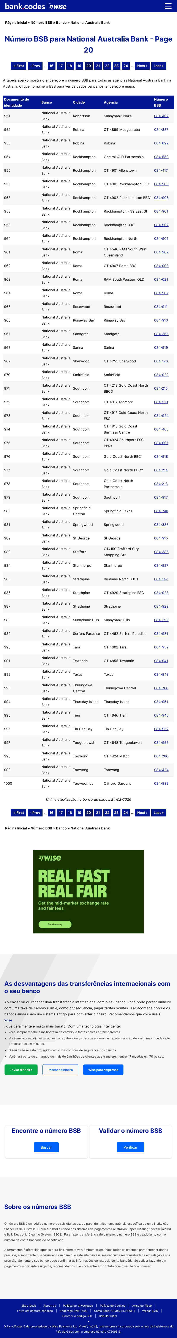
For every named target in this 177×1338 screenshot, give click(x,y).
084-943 (161, 674)
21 (98, 66)
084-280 (161, 756)
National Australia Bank (90, 22)
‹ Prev (35, 66)
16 (51, 66)
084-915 (161, 538)
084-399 (161, 620)
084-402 (161, 116)
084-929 (161, 606)
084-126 (161, 361)
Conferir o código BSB (77, 1316)
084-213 (161, 484)
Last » (159, 66)
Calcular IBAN (108, 1316)
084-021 (161, 279)
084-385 (161, 552)
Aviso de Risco (142, 1305)
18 (70, 66)
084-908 (161, 266)
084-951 (161, 701)
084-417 (161, 170)
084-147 (161, 579)
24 (125, 66)
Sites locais (28, 1305)
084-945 (161, 715)
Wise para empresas (103, 1070)
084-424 (161, 770)
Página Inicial (16, 22)
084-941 (161, 661)
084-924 (161, 415)
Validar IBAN (150, 1310)
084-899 (161, 143)
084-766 (161, 688)
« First (18, 66)
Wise (8, 1020)
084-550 (161, 157)
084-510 (161, 402)
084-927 (161, 565)
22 (107, 66)
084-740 (161, 511)
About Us (49, 1305)
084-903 (161, 184)
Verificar (130, 1147)
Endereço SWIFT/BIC (73, 1310)
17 (61, 66)
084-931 (161, 633)
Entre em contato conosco (35, 1310)
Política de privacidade (78, 1305)
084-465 (161, 429)
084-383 (161, 524)
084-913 (161, 320)
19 (79, 66)
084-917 (161, 497)
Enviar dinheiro (21, 1070)
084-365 (161, 334)
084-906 (161, 197)
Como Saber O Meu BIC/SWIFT (114, 1310)
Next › (142, 66)
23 (116, 66)
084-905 (161, 238)
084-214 (161, 470)
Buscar (46, 1147)
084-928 (161, 593)
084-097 (161, 443)
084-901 (161, 211)
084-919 (161, 347)
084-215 (161, 388)
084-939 (161, 647)
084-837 (161, 129)
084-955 (161, 742)
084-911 (160, 306)
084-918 (161, 456)
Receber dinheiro (60, 1070)
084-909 (161, 252)
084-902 (161, 225)
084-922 (161, 375)
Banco (61, 22)
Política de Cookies (112, 1305)
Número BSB (41, 22)
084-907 (161, 293)
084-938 (161, 783)
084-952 (161, 729)
